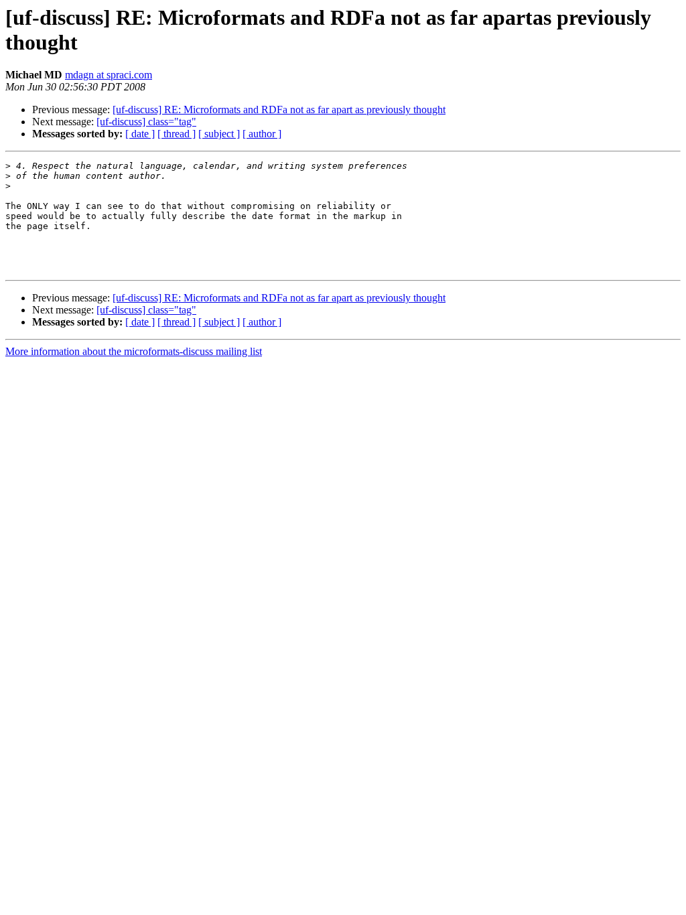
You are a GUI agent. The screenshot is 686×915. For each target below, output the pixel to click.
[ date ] (140, 133)
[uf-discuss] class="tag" (146, 121)
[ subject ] (219, 133)
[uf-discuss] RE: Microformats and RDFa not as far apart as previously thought (279, 109)
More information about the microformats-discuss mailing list (133, 351)
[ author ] (262, 133)
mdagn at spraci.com (108, 74)
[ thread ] (176, 133)
